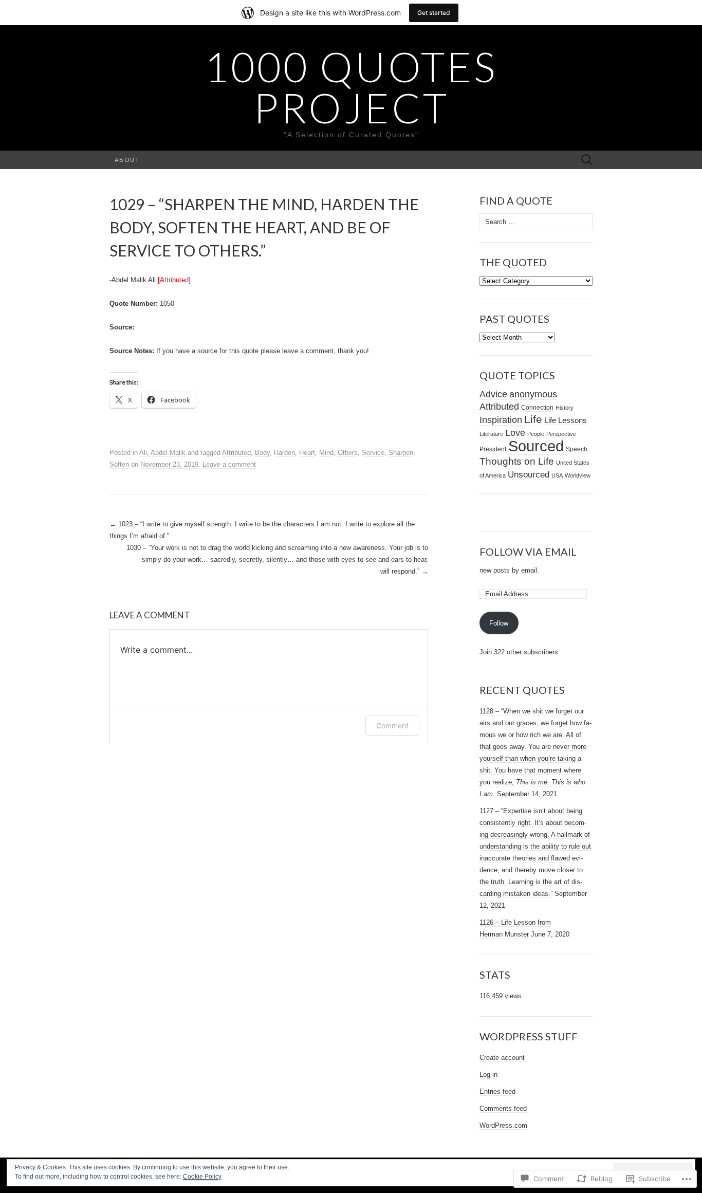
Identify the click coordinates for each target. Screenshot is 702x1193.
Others (348, 452)
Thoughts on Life (516, 461)
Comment (392, 725)
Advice (493, 394)
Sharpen (401, 452)
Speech (576, 449)
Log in (488, 1074)
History (565, 408)
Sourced (536, 445)
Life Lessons (565, 420)
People (535, 434)
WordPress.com (503, 1125)
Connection (537, 407)
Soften (119, 464)
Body (262, 452)
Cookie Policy (202, 1176)
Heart (307, 452)
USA (557, 475)
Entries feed (497, 1091)
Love (515, 432)
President (492, 449)
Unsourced (528, 474)
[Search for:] (587, 160)
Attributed (236, 452)
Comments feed (503, 1108)
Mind (326, 452)
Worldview (577, 475)
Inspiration (500, 420)
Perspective (561, 434)
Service (373, 452)
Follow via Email (528, 551)
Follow (498, 623)
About (127, 159)
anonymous (533, 394)
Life (533, 419)
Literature (491, 434)
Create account (502, 1057)
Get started (433, 12)
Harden (284, 452)
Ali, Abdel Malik (162, 452)
